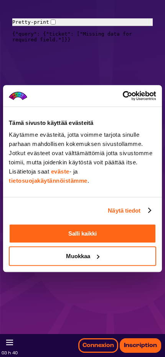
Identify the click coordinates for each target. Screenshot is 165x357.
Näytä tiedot (124, 210)
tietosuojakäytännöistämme (48, 180)
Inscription (140, 345)
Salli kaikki (82, 233)
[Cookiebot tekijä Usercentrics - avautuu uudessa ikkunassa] (122, 96)
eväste (60, 171)
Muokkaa (78, 256)
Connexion (98, 345)
